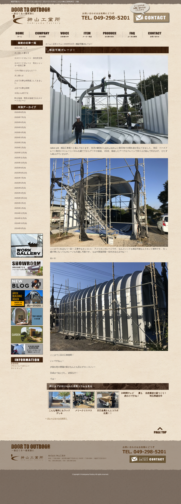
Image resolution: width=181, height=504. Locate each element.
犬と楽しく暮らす (21, 53)
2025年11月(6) (20, 158)
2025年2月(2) (20, 203)
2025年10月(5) (20, 163)
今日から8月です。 (22, 93)
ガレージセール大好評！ (57, 418)
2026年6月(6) (20, 122)
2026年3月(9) (20, 137)
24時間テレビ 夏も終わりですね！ (132, 394)
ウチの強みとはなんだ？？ (25, 70)
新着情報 (14, 363)
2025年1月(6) (20, 208)
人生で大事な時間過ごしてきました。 (28, 82)
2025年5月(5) (20, 188)
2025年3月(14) (20, 198)
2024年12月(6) (20, 213)
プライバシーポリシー (20, 366)
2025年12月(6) (20, 153)
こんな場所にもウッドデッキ (59, 411)
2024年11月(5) (20, 218)
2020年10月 (69, 44)
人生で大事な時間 (21, 88)
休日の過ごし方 (20, 48)
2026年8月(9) (20, 112)
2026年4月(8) (20, 132)
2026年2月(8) (20, 142)
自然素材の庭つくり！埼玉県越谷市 (156, 394)
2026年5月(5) (20, 127)
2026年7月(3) (20, 117)
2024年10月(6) (20, 223)
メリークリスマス (83, 410)
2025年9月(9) (20, 168)
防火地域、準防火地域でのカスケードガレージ (28, 99)
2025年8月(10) (20, 173)
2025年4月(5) (20, 193)
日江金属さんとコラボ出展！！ (107, 411)
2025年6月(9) (20, 183)
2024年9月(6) (20, 228)
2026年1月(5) (20, 147)
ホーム (48, 44)
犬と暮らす (19, 76)
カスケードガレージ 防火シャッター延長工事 (28, 64)
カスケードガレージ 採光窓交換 (28, 58)
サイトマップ (16, 368)
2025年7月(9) (20, 178)
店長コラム (57, 44)
